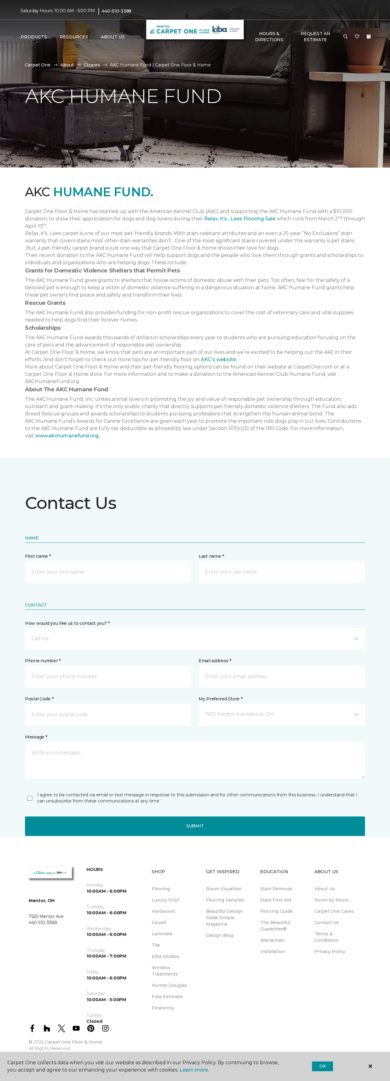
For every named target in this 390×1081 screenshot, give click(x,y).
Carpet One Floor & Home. (74, 1042)
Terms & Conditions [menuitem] (326, 937)
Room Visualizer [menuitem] (224, 888)
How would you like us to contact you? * (67, 623)
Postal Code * (39, 699)
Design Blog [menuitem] (219, 935)
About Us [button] (113, 37)
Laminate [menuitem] (162, 934)
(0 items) (369, 36)
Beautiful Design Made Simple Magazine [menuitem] (224, 918)
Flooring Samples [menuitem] (225, 900)
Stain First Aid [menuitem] (275, 900)
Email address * (215, 661)
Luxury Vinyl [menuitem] (165, 900)
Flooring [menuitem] (161, 888)
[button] (345, 37)
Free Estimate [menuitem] (167, 996)
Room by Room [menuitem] (331, 900)
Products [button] (34, 37)
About (67, 65)
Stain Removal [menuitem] (276, 888)
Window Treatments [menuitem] (165, 971)
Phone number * (43, 661)
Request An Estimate (315, 36)
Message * (36, 737)
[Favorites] (357, 37)
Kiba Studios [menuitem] (165, 956)
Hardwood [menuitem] (163, 911)
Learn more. (194, 1070)
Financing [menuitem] (163, 1008)
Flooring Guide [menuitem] (276, 911)
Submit (195, 826)
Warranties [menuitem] (272, 940)
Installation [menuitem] (272, 951)
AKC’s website (218, 359)
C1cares (91, 65)
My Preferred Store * (220, 699)
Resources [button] (74, 37)
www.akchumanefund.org (66, 436)
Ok (322, 1066)
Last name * (211, 556)
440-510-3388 (116, 11)
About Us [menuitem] (324, 888)
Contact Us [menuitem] (326, 922)
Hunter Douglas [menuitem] (169, 985)
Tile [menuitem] (156, 945)
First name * (38, 556)
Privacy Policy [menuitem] (329, 951)
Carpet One (38, 65)
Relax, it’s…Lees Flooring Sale (239, 219)
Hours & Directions (269, 36)
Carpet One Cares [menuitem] (334, 911)
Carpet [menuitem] (159, 922)
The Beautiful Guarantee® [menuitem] (275, 926)
